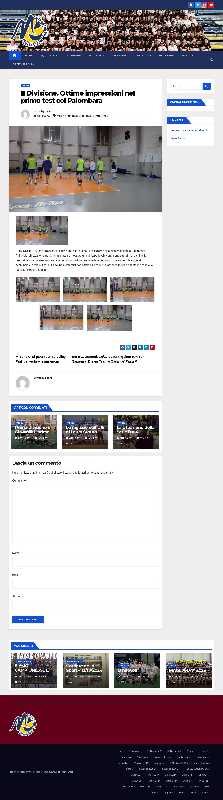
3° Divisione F (174, 751)
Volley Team (44, 111)
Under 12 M (153, 775)
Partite (25, 85)
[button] (211, 59)
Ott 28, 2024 (77, 676)
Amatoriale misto (163, 757)
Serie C (130, 769)
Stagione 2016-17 (171, 769)
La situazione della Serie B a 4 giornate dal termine (136, 434)
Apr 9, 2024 (128, 676)
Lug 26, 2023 (180, 676)
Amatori (206, 751)
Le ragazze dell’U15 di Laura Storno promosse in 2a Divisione (85, 434)
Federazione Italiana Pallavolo (189, 130)
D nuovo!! (127, 670)
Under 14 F (137, 780)
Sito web (17, 596)
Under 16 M (127, 786)
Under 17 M (144, 786)
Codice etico (184, 757)
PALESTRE (119, 55)
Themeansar (66, 772)
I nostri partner (203, 757)
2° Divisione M (154, 751)
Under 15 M (171, 780)
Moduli (187, 55)
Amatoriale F (143, 757)
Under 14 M (154, 780)
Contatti (141, 55)
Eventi (173, 666)
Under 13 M (187, 775)
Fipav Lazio (178, 138)
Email (16, 574)
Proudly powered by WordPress (25, 772)
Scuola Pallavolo (201, 763)
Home (28, 55)
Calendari (73, 55)
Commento (20, 480)
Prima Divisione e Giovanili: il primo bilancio (32, 432)
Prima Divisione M (155, 763)
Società (95, 55)
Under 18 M (161, 786)
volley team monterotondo (93, 115)
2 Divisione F (135, 751)
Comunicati (124, 666)
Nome (16, 552)
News (207, 786)
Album (194, 792)
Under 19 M (178, 786)
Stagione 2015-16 (148, 769)
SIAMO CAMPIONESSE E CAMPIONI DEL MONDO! (31, 672)
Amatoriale (126, 757)
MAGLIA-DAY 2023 (187, 670)
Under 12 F (136, 775)
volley (60, 115)
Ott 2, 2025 (25, 676)
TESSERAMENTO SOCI (197, 769)
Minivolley (124, 763)
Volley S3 (194, 786)
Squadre (47, 55)
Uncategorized (23, 661)
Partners (166, 55)
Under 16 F (188, 780)
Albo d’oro (192, 751)
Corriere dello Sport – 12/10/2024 (84, 668)
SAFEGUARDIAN (23, 64)
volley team (71, 115)
